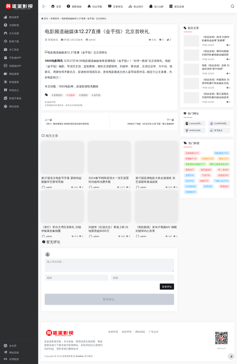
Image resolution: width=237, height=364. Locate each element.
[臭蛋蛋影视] (59, 334)
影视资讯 (55, 18)
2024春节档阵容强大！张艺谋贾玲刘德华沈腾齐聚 (108, 180)
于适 (206, 175)
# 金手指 (96, 95)
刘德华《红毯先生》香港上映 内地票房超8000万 (108, 229)
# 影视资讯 (57, 95)
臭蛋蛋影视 (67, 356)
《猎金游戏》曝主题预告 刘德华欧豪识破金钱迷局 (215, 95)
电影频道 (221, 153)
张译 (208, 186)
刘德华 (207, 158)
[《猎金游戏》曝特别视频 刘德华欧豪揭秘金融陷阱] (191, 55)
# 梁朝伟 (83, 95)
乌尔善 (191, 186)
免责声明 (127, 331)
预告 (223, 158)
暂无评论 (53, 242)
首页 (46, 18)
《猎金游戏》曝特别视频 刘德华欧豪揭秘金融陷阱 (215, 53)
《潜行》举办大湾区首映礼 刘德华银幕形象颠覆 (61, 229)
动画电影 (192, 153)
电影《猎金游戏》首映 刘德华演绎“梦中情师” (215, 67)
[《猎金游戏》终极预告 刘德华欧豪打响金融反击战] (191, 83)
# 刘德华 (71, 95)
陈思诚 (206, 169)
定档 (190, 175)
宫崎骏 (191, 192)
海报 (204, 180)
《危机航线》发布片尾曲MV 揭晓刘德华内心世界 (156, 229)
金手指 (122, 60)
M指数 (191, 158)
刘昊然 (223, 175)
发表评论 (167, 286)
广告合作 (154, 331)
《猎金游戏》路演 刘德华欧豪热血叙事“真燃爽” (215, 38)
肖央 (190, 180)
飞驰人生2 (221, 180)
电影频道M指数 (195, 164)
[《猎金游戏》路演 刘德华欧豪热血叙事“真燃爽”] (191, 41)
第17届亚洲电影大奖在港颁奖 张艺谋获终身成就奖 (155, 180)
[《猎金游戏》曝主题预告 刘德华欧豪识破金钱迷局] (191, 98)
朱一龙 (223, 169)
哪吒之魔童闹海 (219, 164)
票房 (190, 169)
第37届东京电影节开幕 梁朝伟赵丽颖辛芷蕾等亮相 (61, 180)
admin (92, 39)
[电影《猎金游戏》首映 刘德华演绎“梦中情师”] (191, 69)
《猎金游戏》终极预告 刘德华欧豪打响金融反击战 (215, 81)
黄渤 (224, 186)
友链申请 (113, 331)
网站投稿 (140, 331)
